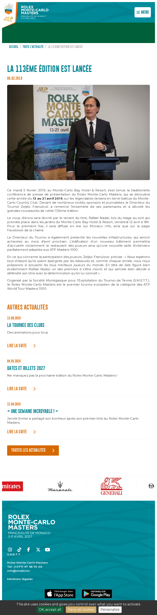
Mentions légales (20, 579)
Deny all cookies (81, 610)
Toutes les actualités (28, 450)
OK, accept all (50, 610)
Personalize (110, 610)
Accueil (13, 47)
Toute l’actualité (33, 47)
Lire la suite (17, 345)
